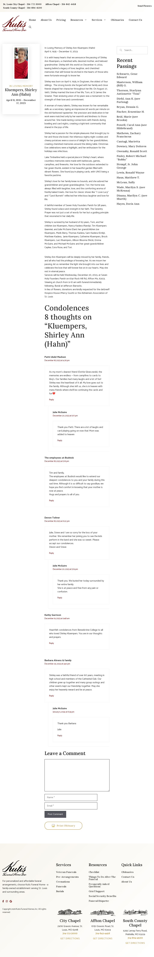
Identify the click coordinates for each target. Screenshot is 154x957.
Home (32, 19)
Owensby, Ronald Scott (132, 151)
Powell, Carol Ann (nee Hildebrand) (132, 126)
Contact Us (135, 19)
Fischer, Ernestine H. (130, 111)
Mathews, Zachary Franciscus (129, 134)
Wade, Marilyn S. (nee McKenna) (131, 188)
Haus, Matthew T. (128, 177)
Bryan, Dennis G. (128, 107)
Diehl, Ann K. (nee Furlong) (128, 100)
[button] (30, 27)
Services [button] (97, 19)
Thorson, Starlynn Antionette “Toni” (129, 92)
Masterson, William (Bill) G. (129, 83)
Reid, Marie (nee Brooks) (127, 118)
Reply (51, 399)
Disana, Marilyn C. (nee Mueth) (132, 197)
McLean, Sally (126, 182)
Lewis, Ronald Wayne (130, 172)
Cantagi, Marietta (128, 141)
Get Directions (70, 939)
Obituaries (117, 19)
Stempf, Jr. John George (127, 166)
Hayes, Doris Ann (128, 203)
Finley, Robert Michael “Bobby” (131, 157)
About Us (46, 19)
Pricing (61, 19)
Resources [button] (77, 19)
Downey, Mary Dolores (131, 146)
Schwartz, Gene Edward (127, 75)
